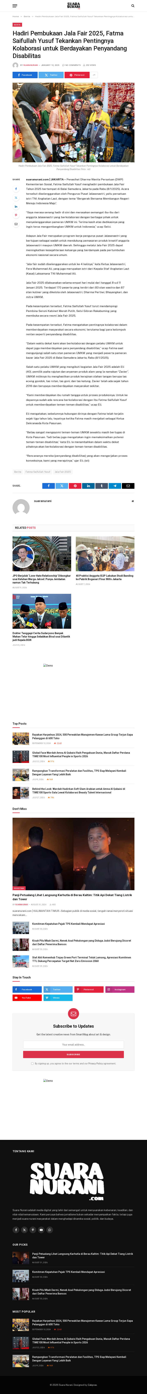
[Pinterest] (16, 215)
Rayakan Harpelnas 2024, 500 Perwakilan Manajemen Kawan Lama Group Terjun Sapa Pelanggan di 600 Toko (82, 736)
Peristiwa (19, 888)
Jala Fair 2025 (63, 472)
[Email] (16, 223)
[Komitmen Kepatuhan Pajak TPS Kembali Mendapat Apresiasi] (21, 928)
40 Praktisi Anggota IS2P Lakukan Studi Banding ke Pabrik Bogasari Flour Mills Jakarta (104, 577)
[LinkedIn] (16, 206)
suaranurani (30, 65)
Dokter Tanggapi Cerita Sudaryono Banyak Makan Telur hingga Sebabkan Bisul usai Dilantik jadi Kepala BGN (41, 636)
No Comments (73, 65)
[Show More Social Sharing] (94, 75)
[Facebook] (16, 188)
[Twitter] (16, 197)
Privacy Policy (95, 1063)
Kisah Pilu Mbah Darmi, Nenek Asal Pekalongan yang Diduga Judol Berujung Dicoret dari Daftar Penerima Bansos (81, 942)
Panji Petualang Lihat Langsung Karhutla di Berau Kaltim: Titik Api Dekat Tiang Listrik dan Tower (72, 897)
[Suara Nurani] (73, 6)
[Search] (132, 6)
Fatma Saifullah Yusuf (38, 472)
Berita (17, 25)
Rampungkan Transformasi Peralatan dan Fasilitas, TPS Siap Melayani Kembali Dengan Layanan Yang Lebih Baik (79, 772)
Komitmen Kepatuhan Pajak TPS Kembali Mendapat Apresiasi (68, 923)
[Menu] (15, 6)
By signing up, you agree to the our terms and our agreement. (75, 1063)
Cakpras (92, 1385)
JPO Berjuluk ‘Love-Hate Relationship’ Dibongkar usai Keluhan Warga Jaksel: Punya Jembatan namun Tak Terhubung (42, 579)
